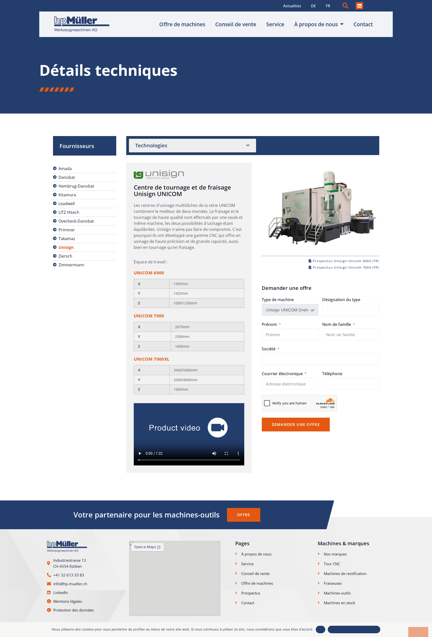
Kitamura (67, 195)
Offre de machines (182, 24)
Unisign (66, 247)
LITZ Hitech (68, 212)
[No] (418, 632)
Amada (65, 168)
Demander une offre (296, 424)
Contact (363, 24)
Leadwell (66, 203)
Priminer (66, 230)
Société (269, 349)
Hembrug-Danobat (76, 186)
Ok (320, 629)
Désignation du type (341, 299)
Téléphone (332, 373)
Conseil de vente (235, 24)
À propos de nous (316, 24)
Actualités (292, 5)
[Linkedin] (359, 6)
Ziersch (65, 256)
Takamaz (66, 238)
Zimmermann (71, 265)
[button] (345, 6)
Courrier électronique (282, 373)
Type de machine (278, 299)
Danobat (66, 177)
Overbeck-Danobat (76, 221)
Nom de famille (336, 324)
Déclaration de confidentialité (354, 629)
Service (275, 24)
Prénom (269, 324)
